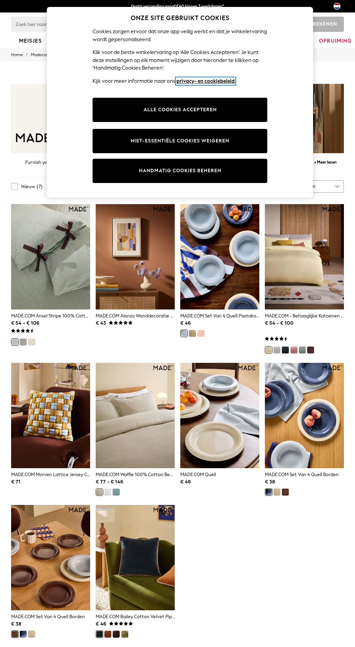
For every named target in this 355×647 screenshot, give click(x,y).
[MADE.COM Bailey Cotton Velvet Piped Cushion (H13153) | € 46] (135, 557)
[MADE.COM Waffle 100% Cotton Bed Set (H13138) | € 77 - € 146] (135, 415)
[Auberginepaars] (310, 350)
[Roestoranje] (107, 634)
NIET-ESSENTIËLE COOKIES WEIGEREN (180, 141)
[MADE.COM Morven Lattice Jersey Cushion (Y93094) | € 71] (50, 415)
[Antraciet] (285, 350)
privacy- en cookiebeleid (205, 81)
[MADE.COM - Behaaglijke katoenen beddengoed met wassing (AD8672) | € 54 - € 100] (304, 256)
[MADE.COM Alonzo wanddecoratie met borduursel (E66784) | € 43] (135, 256)
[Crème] (192, 333)
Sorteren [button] (305, 186)
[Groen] (14, 342)
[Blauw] (184, 333)
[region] (180, 102)
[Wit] (277, 350)
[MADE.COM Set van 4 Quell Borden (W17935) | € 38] (50, 557)
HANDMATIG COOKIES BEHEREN (180, 171)
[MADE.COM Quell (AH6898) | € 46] (219, 415)
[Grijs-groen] (302, 350)
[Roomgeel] (268, 350)
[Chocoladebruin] (116, 634)
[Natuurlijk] (31, 342)
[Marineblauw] (116, 492)
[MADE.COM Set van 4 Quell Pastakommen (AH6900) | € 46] (219, 256)
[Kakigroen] (124, 634)
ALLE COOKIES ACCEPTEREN (180, 110)
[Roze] (200, 333)
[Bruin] (285, 492)
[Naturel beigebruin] (99, 492)
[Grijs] (23, 342)
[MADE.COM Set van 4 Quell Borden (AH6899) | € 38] (304, 415)
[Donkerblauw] (99, 634)
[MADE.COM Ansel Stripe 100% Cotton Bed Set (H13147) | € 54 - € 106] (50, 256)
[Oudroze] (294, 350)
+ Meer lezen (325, 161)
